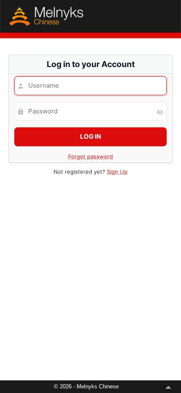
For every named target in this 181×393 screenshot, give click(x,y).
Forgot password (90, 156)
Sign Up (117, 171)
